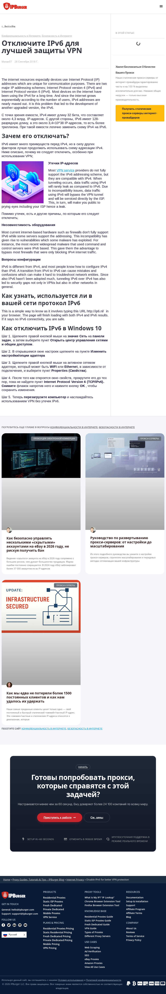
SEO (87, 955)
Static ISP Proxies (53, 901)
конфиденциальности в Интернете (74, 427)
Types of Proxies (94, 932)
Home (6, 879)
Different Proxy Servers (97, 936)
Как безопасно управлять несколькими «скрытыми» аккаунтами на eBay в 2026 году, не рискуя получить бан (37, 544)
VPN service (65, 170)
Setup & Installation (137, 901)
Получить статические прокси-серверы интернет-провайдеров (139, 113)
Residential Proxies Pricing (58, 928)
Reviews (130, 932)
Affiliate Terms (134, 913)
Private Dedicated (53, 909)
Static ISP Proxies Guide (98, 920)
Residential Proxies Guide (99, 916)
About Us (131, 928)
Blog (128, 917)
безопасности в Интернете (117, 427)
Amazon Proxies (93, 963)
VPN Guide (90, 928)
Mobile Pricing (51, 944)
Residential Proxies (54, 897)
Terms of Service (135, 936)
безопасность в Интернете (84, 728)
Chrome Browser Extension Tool (102, 901)
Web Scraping (92, 947)
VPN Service (50, 917)
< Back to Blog (8, 26)
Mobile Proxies (51, 913)
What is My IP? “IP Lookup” (99, 897)
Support (130, 905)
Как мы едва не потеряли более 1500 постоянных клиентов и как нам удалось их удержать (38, 697)
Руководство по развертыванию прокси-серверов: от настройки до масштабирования (121, 542)
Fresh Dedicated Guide (97, 924)
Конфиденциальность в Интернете (21, 35)
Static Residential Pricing (57, 932)
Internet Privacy (75, 879)
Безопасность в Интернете (57, 35)
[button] (83, 767)
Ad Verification (93, 951)
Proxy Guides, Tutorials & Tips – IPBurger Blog (38, 879)
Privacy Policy (133, 940)
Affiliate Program (135, 909)
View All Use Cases (95, 967)
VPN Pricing (49, 948)
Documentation (134, 897)
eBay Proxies (92, 959)
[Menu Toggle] (161, 6)
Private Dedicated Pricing (57, 940)
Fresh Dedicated (52, 905)
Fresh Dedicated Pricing (57, 936)
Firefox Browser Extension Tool (102, 905)
